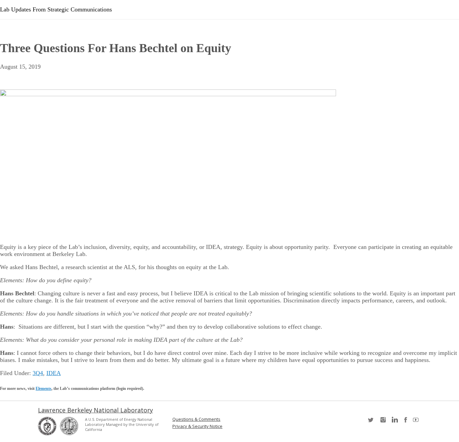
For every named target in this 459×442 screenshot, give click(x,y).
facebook (406, 422)
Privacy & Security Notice (197, 426)
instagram (383, 422)
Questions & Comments (196, 419)
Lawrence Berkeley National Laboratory (95, 410)
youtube (417, 422)
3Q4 (38, 373)
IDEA (53, 373)
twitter (371, 422)
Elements (43, 388)
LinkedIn (394, 422)
